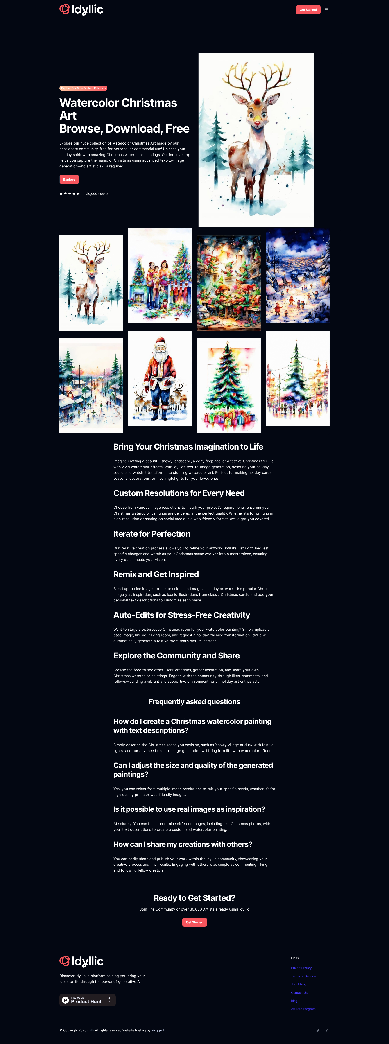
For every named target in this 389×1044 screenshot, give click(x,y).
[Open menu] (327, 9)
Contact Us (299, 992)
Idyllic (90, 1030)
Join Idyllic (299, 984)
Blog (294, 1001)
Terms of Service (303, 976)
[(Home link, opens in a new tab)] (81, 10)
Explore (69, 179)
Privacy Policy (301, 968)
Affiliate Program (303, 1009)
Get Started (308, 9)
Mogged (158, 1030)
